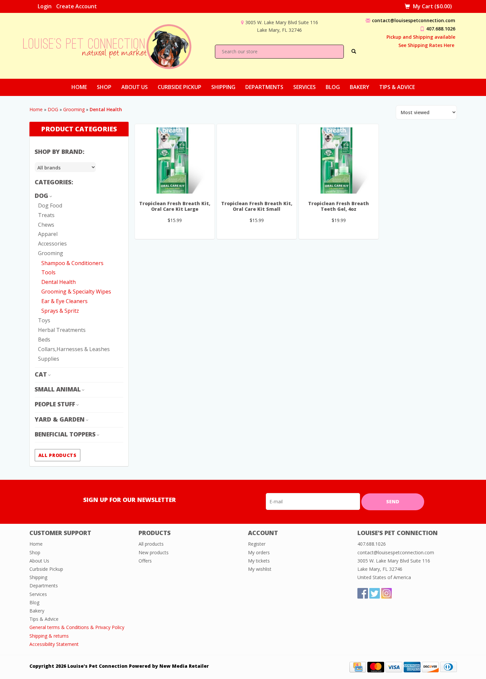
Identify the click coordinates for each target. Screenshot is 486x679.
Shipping (223, 87)
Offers (145, 561)
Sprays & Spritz (60, 310)
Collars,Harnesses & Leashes (74, 349)
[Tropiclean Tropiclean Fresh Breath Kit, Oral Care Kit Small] (256, 160)
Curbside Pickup (179, 87)
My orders (259, 552)
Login (45, 6)
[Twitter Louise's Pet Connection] (374, 593)
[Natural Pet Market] (113, 45)
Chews (46, 224)
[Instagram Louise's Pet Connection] (386, 593)
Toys (44, 320)
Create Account (76, 6)
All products (57, 455)
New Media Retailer (184, 666)
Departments (264, 87)
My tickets (259, 561)
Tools (48, 272)
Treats (46, 215)
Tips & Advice (397, 87)
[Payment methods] (357, 666)
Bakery (359, 87)
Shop (104, 87)
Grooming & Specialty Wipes (76, 291)
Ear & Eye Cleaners (64, 301)
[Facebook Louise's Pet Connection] (362, 593)
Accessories (52, 243)
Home (79, 87)
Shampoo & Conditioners (72, 263)
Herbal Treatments (62, 330)
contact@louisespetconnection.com (413, 20)
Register (256, 544)
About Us (134, 87)
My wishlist (259, 569)
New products (154, 552)
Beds (44, 339)
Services (304, 87)
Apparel (48, 234)
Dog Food (50, 205)
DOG (53, 109)
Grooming (74, 109)
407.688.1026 (440, 28)
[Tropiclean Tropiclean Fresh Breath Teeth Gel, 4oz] (338, 160)
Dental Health (58, 282)
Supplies (48, 358)
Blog (333, 87)
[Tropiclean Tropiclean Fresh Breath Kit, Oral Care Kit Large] (174, 160)
